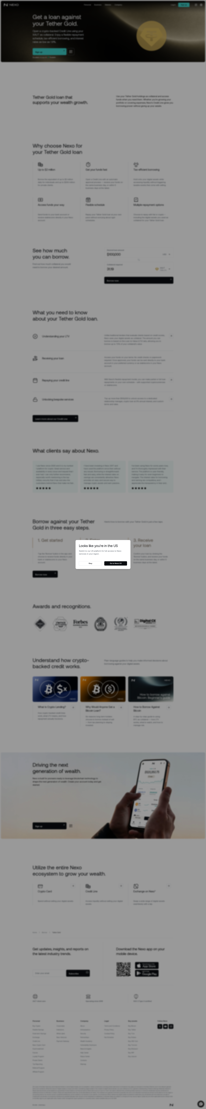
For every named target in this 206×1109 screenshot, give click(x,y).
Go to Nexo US (116, 563)
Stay (90, 563)
